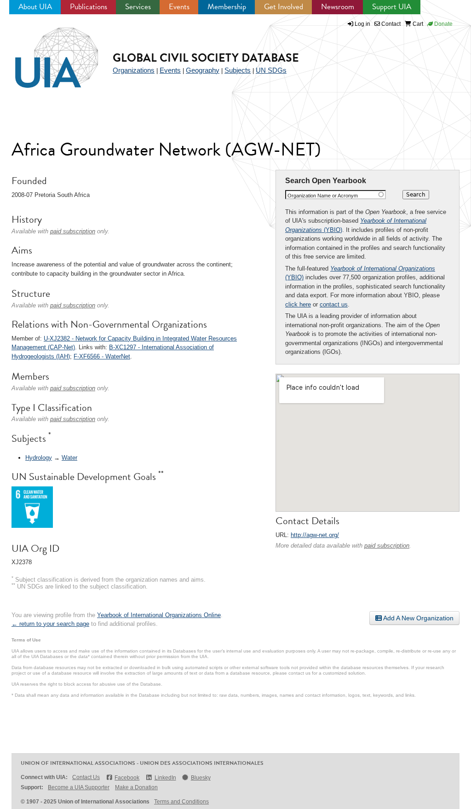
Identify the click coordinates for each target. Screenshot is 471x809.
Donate (443, 24)
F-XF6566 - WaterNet (102, 356)
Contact (390, 24)
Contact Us (86, 777)
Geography (202, 70)
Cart (417, 24)
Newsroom (337, 6)
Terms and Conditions (181, 801)
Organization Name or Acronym (322, 195)
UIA (45, 52)
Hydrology (38, 457)
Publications (88, 6)
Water (69, 457)
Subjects (237, 70)
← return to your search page (50, 623)
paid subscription (386, 545)
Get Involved (283, 6)
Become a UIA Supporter (78, 787)
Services (138, 6)
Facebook (127, 777)
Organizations (134, 70)
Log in (362, 24)
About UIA (35, 6)
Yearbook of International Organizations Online (159, 615)
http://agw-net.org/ (315, 535)
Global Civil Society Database (206, 57)
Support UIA (391, 6)
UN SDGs (271, 70)
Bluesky (201, 777)
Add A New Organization (418, 618)
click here (298, 304)
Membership (226, 6)
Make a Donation (136, 787)
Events (179, 6)
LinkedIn (165, 777)
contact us (334, 304)
